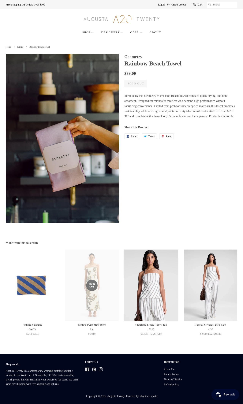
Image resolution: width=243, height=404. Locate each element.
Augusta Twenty (116, 396)
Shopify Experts (148, 396)
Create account (179, 4)
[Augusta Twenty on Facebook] (87, 370)
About (155, 32)
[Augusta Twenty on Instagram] (101, 370)
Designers (110, 32)
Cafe (135, 32)
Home (8, 47)
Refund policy (171, 384)
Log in (161, 4)
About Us (169, 369)
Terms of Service (173, 379)
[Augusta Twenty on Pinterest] (94, 370)
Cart (200, 4)
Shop (87, 32)
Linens (20, 47)
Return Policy (171, 374)
